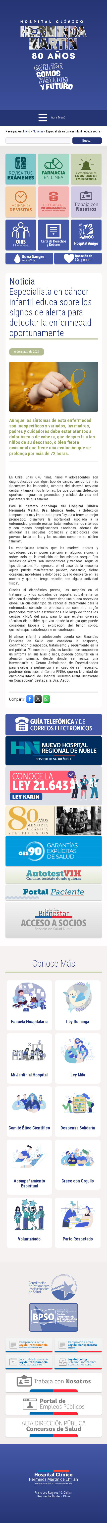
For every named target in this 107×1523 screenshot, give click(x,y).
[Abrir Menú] (53, 118)
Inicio (26, 131)
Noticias (38, 131)
